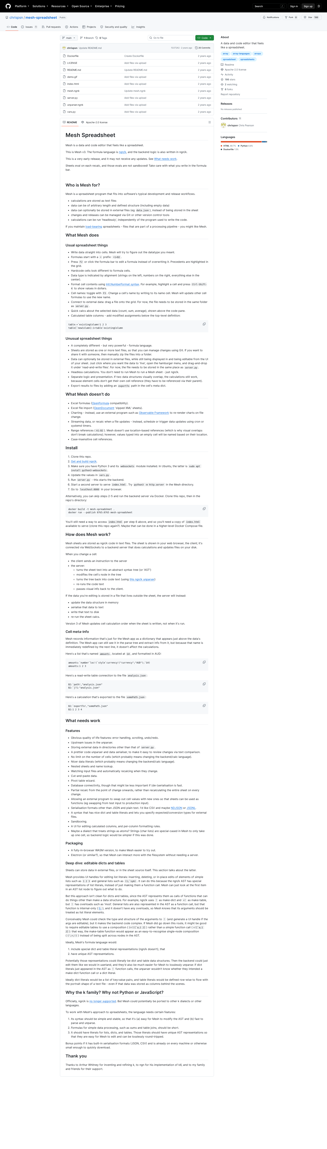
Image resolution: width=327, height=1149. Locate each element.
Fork (293, 17)
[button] (204, 324)
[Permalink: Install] (63, 447)
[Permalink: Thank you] (63, 1056)
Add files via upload (135, 62)
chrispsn (16, 17)
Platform (20, 6)
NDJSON (176, 808)
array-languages (241, 53)
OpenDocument (104, 408)
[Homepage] (8, 6)
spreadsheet (229, 59)
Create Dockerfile (134, 55)
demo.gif (72, 76)
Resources (58, 6)
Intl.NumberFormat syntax (122, 284)
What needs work (165, 158)
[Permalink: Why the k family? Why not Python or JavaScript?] (63, 992)
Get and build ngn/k (84, 461)
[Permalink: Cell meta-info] (63, 631)
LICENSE (72, 62)
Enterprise (102, 6)
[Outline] (209, 122)
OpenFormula (100, 403)
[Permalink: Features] (63, 730)
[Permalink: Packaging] (63, 843)
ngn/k (122, 152)
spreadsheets (247, 59)
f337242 (175, 47)
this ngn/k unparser (142, 579)
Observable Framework (154, 412)
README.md (74, 69)
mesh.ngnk (73, 90)
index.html (73, 83)
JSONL (191, 808)
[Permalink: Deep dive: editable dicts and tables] (63, 863)
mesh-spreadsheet (41, 17)
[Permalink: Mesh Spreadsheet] (63, 135)
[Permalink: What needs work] (63, 720)
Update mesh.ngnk (135, 90)
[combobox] (172, 37)
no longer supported (102, 1001)
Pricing (119, 6)
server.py (72, 97)
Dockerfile (73, 55)
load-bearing (93, 226)
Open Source (80, 6)
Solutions (39, 6)
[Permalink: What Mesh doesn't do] (63, 394)
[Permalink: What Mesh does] (63, 235)
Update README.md (90, 47)
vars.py (71, 111)
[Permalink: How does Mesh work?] (63, 534)
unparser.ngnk (75, 104)
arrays (257, 53)
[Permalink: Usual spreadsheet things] (63, 245)
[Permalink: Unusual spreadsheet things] (63, 338)
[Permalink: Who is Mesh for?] (63, 185)
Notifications (273, 17)
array (225, 53)
